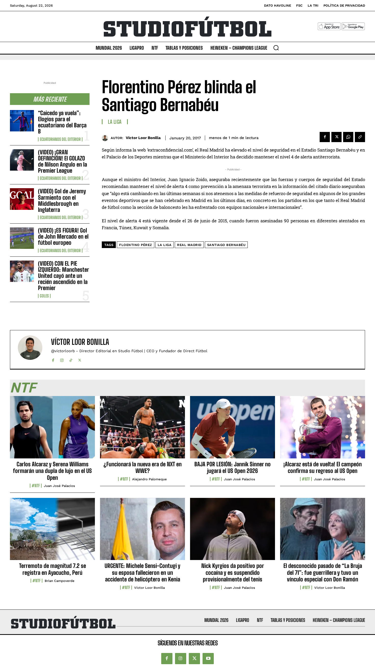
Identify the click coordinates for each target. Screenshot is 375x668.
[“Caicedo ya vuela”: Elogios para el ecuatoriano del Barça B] (22, 120)
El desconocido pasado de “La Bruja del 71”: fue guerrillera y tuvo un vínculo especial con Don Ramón (322, 572)
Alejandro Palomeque (149, 479)
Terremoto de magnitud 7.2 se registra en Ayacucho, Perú (52, 569)
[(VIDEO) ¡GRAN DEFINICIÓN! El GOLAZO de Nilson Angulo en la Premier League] (22, 160)
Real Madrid (189, 245)
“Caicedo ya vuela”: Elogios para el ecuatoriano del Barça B (62, 122)
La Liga (115, 121)
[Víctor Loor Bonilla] (106, 138)
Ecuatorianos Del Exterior (60, 139)
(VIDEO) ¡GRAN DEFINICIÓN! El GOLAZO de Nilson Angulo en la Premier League (62, 161)
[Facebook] (325, 137)
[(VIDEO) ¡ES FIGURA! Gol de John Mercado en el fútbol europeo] (22, 238)
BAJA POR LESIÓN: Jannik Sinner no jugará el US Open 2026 (232, 467)
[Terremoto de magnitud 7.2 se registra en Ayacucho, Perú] (52, 532)
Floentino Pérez (135, 245)
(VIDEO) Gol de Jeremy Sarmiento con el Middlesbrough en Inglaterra (62, 200)
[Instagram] (62, 359)
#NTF (36, 486)
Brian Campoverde (59, 581)
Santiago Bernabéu (226, 245)
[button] (276, 48)
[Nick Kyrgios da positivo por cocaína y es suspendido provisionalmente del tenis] (232, 532)
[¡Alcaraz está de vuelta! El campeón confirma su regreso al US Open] (322, 430)
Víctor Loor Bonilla (143, 137)
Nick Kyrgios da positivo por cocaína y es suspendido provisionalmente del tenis (232, 572)
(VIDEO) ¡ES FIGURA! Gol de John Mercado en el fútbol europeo (63, 236)
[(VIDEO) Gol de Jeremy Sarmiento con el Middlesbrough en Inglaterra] (22, 199)
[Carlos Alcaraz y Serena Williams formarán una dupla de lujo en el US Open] (52, 430)
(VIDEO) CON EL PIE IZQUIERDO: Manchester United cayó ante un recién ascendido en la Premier (63, 276)
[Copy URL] (360, 137)
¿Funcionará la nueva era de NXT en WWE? (143, 467)
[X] (336, 137)
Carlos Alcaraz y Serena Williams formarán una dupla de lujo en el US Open (52, 471)
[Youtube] (208, 658)
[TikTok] (71, 359)
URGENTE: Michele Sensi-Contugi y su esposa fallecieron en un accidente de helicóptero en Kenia (142, 572)
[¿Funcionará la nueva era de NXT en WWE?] (142, 430)
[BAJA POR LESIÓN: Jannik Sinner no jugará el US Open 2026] (232, 430)
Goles (44, 296)
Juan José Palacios (59, 486)
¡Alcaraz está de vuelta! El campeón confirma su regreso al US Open (322, 467)
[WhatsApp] (348, 137)
